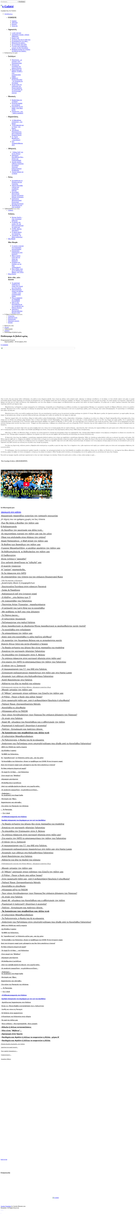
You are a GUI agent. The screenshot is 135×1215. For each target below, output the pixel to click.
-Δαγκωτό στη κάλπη (11, 512)
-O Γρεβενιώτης (8, 555)
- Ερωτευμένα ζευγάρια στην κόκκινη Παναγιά (23, 586)
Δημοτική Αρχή (12, 317)
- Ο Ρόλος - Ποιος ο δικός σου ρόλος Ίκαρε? (21, 696)
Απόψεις (10, 210)
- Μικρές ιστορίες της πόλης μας (16, 689)
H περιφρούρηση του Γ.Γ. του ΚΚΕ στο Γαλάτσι (24, 669)
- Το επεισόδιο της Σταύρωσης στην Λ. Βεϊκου (23, 654)
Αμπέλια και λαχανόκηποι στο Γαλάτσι (16, 1002)
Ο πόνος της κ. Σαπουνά (14, 665)
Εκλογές (14, 24)
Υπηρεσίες (11, 316)
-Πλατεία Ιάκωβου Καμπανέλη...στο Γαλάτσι (13, 1044)
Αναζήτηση (22, 1)
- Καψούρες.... (6, 793)
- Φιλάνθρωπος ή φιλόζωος (11, 783)
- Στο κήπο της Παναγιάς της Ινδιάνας (14, 806)
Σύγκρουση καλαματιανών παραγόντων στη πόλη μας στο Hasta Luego (37, 672)
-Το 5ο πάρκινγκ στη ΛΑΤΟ (13, 573)
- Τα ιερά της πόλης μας (9, 1020)
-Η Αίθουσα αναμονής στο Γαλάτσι (14, 817)
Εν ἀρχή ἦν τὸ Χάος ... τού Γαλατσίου (15, 772)
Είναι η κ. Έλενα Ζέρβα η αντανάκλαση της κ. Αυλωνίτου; (23, 1006)
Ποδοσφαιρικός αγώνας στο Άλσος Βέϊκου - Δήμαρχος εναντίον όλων (26, 687)
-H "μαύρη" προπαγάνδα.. (13, 569)
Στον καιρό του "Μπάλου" (11, 776)
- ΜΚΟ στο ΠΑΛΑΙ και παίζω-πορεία (14, 747)
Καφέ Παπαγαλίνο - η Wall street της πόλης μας (24, 540)
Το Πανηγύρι (7, 810)
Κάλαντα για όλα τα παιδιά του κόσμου (20, 683)
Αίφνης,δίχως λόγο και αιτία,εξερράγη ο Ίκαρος (24, 643)
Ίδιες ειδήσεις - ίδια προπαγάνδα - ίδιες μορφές (19, 1024)
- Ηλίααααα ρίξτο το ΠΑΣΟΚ (14, 711)
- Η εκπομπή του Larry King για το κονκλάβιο (23, 608)
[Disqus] (67, 1085)
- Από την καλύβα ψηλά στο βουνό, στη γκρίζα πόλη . (20, 786)
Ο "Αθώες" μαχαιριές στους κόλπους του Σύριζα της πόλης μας (32, 693)
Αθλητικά (14, 22)
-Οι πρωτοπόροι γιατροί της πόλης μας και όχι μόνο (26, 533)
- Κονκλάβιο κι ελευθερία (13, 707)
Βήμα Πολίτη (12, 274)
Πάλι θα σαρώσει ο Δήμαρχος (11, 580)
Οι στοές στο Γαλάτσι (12, 718)
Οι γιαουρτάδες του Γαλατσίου (17, 600)
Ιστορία (10, 322)
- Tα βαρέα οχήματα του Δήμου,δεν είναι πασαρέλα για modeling (32, 647)
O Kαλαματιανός (9, 526)
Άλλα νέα (14, 26)
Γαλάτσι (14, 21)
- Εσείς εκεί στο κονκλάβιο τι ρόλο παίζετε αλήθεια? (26, 636)
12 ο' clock (6, 813)
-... (2, 810)
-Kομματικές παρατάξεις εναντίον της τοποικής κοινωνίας (29, 515)
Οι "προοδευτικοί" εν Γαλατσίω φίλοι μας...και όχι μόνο (22, 758)
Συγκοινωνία (12, 319)
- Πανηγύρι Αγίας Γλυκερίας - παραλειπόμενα (23, 604)
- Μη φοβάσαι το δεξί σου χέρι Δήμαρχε (20, 611)
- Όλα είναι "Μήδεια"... (11, 1030)
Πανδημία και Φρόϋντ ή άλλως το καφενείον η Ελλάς (26, 1040)
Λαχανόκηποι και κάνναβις (11, 802)
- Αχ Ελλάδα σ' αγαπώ (8, 751)
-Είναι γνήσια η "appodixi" (14, 558)
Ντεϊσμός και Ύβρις (9, 799)
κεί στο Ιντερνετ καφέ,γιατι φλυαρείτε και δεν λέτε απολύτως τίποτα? (28, 765)
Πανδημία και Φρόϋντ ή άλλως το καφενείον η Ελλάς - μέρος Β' (31, 1037)
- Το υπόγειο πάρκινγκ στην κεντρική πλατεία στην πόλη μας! (31, 658)
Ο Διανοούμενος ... (6, 1055)
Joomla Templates (6, 1206)
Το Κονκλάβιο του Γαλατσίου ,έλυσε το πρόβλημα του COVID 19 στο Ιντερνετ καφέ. (32, 761)
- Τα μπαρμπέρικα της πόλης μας (17, 633)
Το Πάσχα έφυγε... (10, 615)
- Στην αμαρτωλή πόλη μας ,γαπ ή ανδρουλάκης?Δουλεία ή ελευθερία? (35, 700)
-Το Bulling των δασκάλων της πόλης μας (21, 544)
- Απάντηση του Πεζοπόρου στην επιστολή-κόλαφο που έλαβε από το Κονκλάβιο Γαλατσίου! (46, 743)
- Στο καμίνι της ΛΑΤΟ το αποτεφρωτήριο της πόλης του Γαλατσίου (33, 661)
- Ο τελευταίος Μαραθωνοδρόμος (17, 736)
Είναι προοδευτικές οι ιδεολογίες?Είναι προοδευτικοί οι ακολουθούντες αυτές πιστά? (44, 625)
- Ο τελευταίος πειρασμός (13, 618)
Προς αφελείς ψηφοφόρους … (9, 1051)
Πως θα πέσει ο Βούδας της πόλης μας (20, 522)
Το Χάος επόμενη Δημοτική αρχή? (13, 768)
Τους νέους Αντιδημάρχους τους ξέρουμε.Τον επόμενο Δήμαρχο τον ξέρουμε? (39, 714)
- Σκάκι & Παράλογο (10, 590)
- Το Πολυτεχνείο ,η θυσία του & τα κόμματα (22, 739)
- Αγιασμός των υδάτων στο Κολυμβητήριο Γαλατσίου (27, 676)
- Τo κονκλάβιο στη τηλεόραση (16, 629)
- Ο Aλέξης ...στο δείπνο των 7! (16, 597)
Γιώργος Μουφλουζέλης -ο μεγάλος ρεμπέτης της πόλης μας (30, 548)
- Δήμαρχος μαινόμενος (9, 779)
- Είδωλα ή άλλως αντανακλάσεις (16, 1027)
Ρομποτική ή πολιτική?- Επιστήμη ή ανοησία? (24, 725)
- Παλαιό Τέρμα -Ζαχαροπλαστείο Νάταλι (21, 704)
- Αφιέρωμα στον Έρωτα (11, 1034)
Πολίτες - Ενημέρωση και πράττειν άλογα (22, 729)
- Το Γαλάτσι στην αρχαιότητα (11, 1013)
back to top (4, 1159)
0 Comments (4, 345)
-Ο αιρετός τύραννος (11, 565)
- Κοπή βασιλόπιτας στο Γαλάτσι (16, 679)
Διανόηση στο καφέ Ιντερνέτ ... (9, 1047)
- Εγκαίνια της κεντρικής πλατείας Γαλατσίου (23, 651)
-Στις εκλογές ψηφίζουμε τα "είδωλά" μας (21, 562)
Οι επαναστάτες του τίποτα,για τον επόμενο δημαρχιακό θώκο (32, 576)
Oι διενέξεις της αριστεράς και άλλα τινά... (22, 530)
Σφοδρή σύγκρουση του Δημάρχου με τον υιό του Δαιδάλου (24, 820)
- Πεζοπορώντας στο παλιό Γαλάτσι (18, 622)
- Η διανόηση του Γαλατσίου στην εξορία (16, 1017)
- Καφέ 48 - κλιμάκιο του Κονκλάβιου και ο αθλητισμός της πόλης (33, 721)
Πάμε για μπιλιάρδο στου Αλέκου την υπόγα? (23, 537)
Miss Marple (11, 239)
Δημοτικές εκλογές (13, 321)
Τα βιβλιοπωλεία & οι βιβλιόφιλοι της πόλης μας (25, 551)
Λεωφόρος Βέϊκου (6, 1059)
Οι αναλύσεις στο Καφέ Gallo (12, 795)
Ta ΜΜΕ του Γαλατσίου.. (10, 754)
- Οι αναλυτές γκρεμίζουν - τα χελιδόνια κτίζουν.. (19, 790)
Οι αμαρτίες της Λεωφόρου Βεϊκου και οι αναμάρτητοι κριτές (32, 640)
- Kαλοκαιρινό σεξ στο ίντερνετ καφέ (19, 593)
